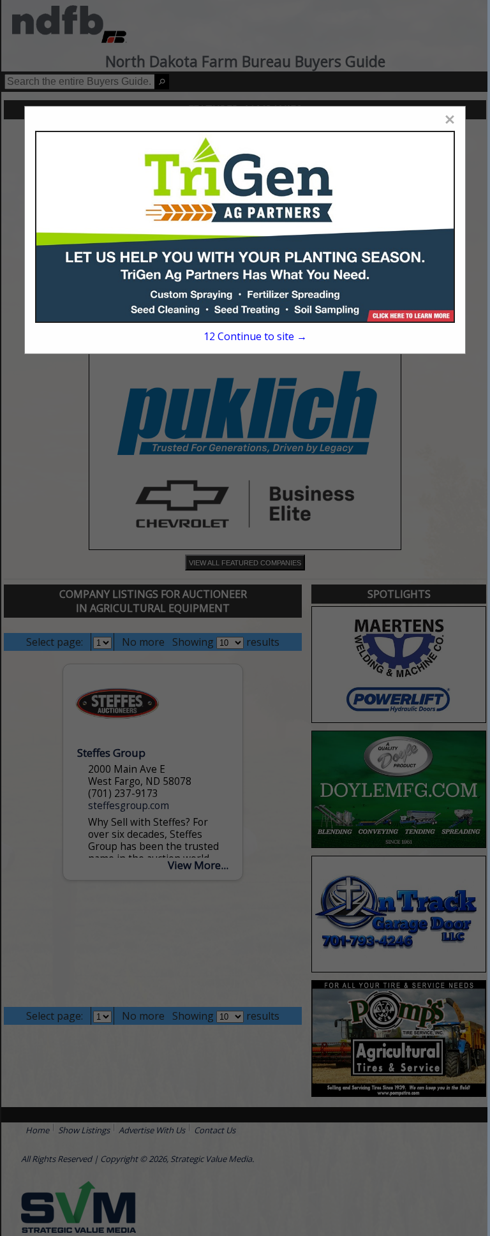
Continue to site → (255, 336)
